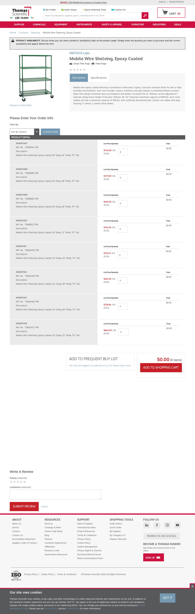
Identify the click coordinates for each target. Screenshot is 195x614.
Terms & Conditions (87, 535)
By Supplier (115, 531)
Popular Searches (118, 539)
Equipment (61, 24)
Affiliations (50, 546)
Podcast (48, 539)
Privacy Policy (84, 539)
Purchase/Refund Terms (89, 554)
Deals (177, 24)
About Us (16, 523)
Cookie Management (87, 546)
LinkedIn (146, 525)
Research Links (52, 550)
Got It (167, 598)
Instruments (84, 24)
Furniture (137, 24)
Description (78, 78)
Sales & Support (85, 523)
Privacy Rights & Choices (89, 550)
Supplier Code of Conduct (24, 542)
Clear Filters (50, 131)
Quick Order (116, 527)
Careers (16, 531)
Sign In (162, 1)
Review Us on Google (161, 536)
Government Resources (56, 554)
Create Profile (176, 1)
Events (15, 527)
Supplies (19, 24)
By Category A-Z (118, 535)
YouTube (177, 525)
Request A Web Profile (21, 105)
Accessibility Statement (23, 539)
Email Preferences (86, 531)
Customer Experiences (56, 542)
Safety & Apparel (112, 24)
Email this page (81, 63)
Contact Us (120, 9)
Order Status (70, 9)
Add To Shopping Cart (161, 367)
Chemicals (39, 24)
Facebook (157, 525)
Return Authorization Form (90, 558)
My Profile (50, 9)
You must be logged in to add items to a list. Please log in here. (100, 365)
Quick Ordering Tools (95, 9)
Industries (159, 24)
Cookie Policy (83, 542)
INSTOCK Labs (79, 53)
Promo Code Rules (54, 531)
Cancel (44, 506)
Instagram (167, 525)
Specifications (99, 78)
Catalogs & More (53, 527)
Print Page (100, 63)
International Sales (86, 527)
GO (145, 15)
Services (49, 523)
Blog (47, 535)
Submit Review (24, 506)
